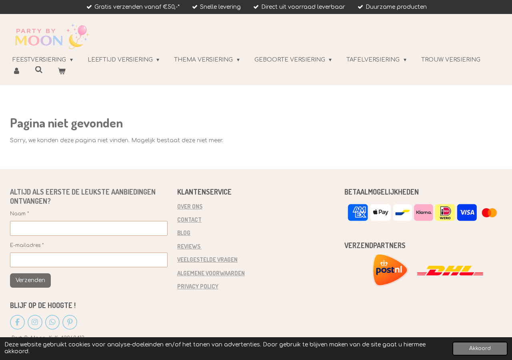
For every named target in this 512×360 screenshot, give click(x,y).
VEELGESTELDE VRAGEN (207, 259)
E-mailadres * (27, 245)
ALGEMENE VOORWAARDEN (211, 272)
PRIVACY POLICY (197, 286)
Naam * (19, 214)
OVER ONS (189, 206)
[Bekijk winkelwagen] (61, 71)
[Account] (16, 71)
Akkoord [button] (480, 348)
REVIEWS (189, 246)
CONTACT (189, 219)
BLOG (183, 232)
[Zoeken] (39, 70)
